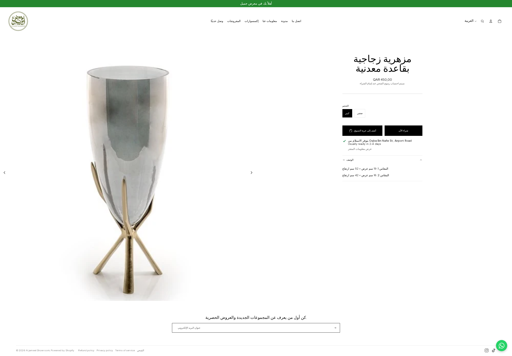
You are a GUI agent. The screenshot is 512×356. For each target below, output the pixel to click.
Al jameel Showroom (38, 350)
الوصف (349, 159)
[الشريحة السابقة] (3, 173)
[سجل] (335, 328)
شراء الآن (403, 130)
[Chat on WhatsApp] (501, 345)
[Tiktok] (493, 350)
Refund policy (86, 350)
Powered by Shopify (62, 350)
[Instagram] (486, 350)
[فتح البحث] (482, 21)
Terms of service (125, 350)
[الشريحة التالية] (252, 173)
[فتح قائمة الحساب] (490, 21)
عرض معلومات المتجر (360, 149)
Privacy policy (105, 350)
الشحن (140, 350)
